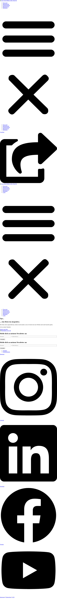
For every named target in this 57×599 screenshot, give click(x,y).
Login (4, 192)
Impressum (2, 597)
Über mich (5, 3)
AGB (13, 597)
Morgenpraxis (6, 6)
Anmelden (3, 339)
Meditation (5, 7)
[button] (28, 66)
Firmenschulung (6, 5)
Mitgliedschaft (6, 4)
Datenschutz (8, 597)
